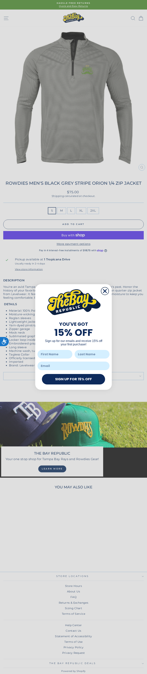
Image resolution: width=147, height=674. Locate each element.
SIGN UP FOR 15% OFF (73, 379)
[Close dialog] (105, 291)
